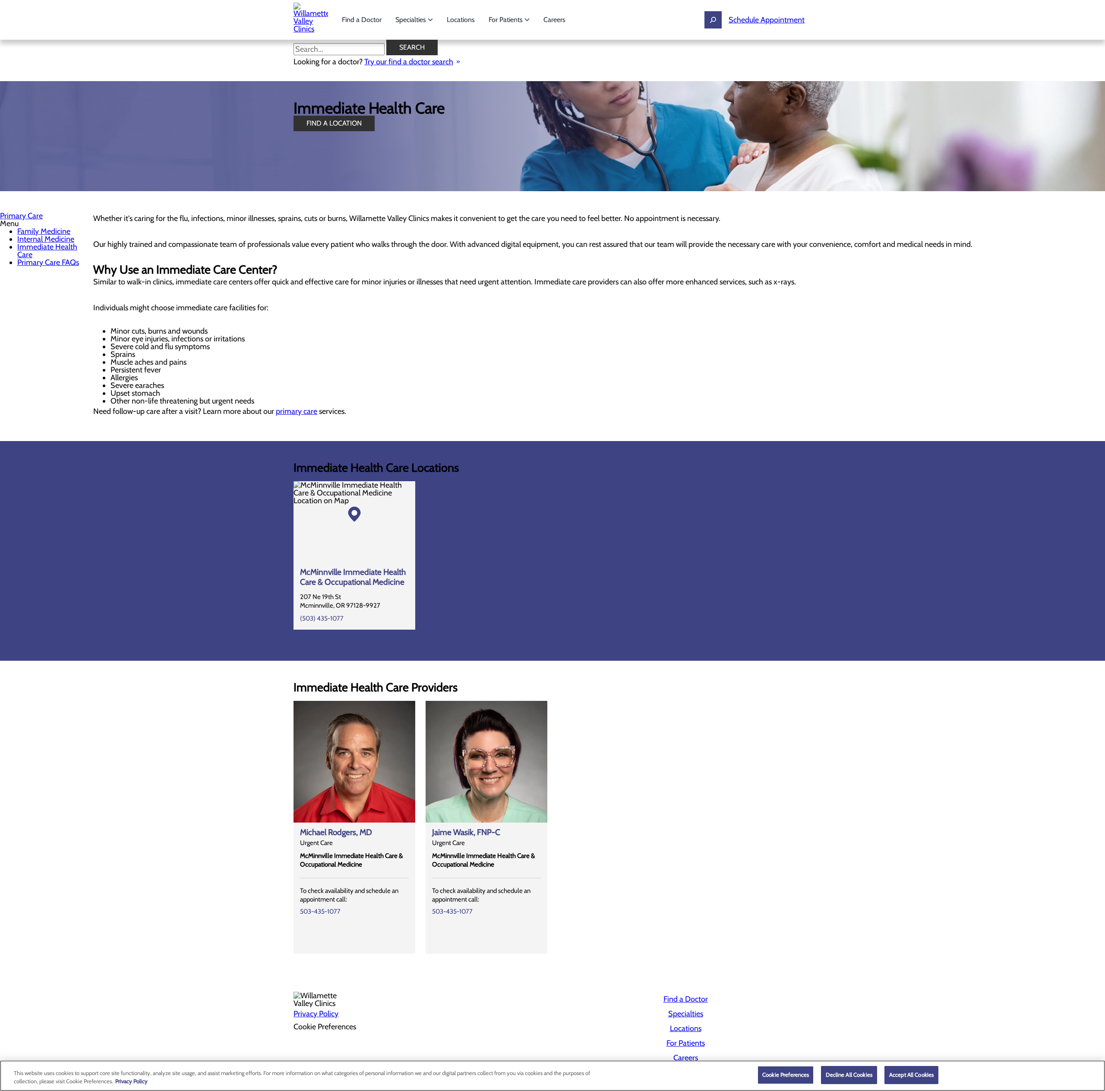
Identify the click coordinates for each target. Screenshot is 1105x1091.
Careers (554, 20)
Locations (461, 20)
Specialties (411, 20)
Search (412, 47)
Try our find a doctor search (408, 61)
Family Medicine (43, 231)
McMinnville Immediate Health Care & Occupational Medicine (353, 577)
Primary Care (21, 216)
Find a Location (334, 123)
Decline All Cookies (849, 1074)
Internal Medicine (45, 239)
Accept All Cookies (911, 1074)
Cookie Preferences (785, 1074)
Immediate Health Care (47, 250)
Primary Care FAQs (48, 262)
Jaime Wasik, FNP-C (466, 832)
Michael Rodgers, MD (336, 832)
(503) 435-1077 (322, 618)
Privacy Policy (316, 1013)
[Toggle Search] (713, 19)
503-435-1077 (320, 911)
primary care (296, 411)
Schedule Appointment (767, 20)
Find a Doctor (362, 20)
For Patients (506, 20)
